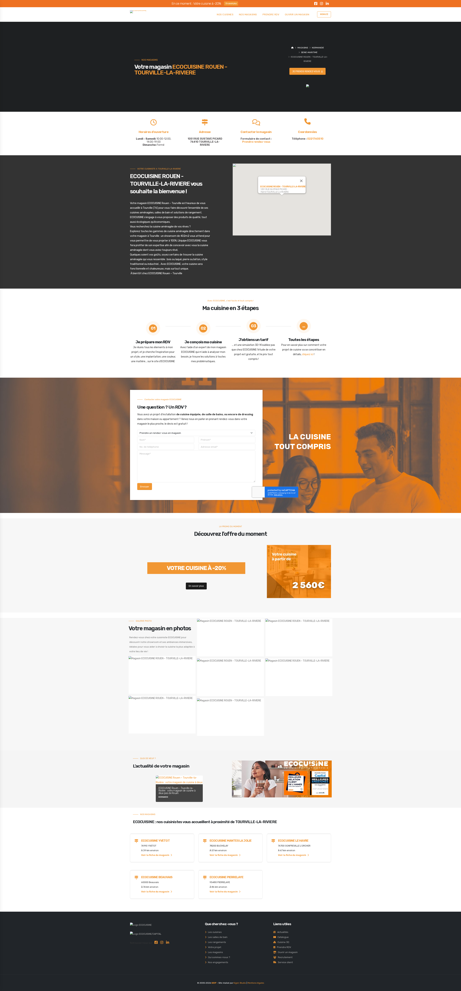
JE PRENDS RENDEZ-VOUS (306, 71)
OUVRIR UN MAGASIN (297, 14)
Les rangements (216, 942)
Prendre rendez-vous (256, 141)
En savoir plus (231, 3)
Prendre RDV (283, 947)
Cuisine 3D (282, 942)
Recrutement (284, 957)
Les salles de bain (216, 937)
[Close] (301, 181)
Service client (284, 962)
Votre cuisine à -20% (196, 568)
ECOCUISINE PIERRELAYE (226, 877)
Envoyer (144, 486)
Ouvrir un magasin (287, 952)
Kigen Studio (240, 983)
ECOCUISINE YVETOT (155, 840)
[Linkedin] (327, 4)
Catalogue (282, 937)
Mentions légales (256, 983)
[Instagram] (321, 4)
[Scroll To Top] (454, 987)
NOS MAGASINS (248, 14)
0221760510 (315, 138)
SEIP (213, 983)
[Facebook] (315, 4)
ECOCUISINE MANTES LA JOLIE (230, 840)
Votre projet (213, 947)
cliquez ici (307, 354)
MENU (323, 14)
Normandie (318, 48)
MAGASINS (302, 48)
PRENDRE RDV (271, 14)
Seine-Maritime (309, 52)
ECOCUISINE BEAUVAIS (156, 877)
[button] (282, 197)
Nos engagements (217, 962)
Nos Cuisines (225, 14)
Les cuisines (214, 932)
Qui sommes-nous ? (218, 957)
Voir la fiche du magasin (155, 855)
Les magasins (214, 952)
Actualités (282, 932)
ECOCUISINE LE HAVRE (293, 840)
